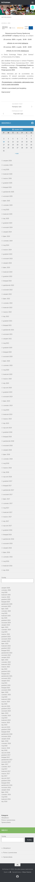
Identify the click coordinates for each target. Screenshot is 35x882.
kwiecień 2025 (7, 214)
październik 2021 (8, 330)
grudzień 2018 (7, 432)
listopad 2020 (7, 352)
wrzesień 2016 (7, 543)
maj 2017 (6, 508)
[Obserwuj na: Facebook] (32, 123)
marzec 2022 (7, 312)
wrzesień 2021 (7, 334)
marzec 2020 (7, 379)
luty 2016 (6, 570)
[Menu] (32, 2)
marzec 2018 (7, 468)
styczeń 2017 (7, 525)
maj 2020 (6, 370)
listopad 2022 (7, 281)
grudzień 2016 (7, 530)
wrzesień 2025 (7, 196)
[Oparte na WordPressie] (10, 872)
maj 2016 (6, 561)
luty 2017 (6, 521)
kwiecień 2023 (7, 272)
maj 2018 (6, 463)
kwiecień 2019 (7, 414)
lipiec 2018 (6, 454)
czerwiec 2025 (7, 205)
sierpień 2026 (7, 160)
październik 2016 (8, 539)
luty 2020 (6, 383)
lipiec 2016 (6, 552)
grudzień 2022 (7, 276)
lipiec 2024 (6, 236)
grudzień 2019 (7, 392)
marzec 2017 (7, 517)
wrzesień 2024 (7, 227)
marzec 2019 (7, 419)
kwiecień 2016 (7, 566)
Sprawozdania (5, 822)
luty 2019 (6, 423)
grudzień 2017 (7, 481)
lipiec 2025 (6, 200)
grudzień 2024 (7, 223)
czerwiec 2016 (7, 557)
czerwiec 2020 (7, 365)
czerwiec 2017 (7, 503)
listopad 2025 (7, 187)
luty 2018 (6, 472)
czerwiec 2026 (7, 165)
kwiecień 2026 (7, 174)
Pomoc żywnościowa (8, 820)
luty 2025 (6, 218)
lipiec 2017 (6, 499)
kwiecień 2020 (7, 374)
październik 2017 (8, 490)
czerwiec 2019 (7, 405)
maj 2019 (6, 410)
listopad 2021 (7, 325)
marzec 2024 (7, 249)
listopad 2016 (7, 534)
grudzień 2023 (7, 254)
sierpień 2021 (7, 338)
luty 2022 (6, 316)
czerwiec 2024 (7, 241)
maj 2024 (6, 245)
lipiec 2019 (6, 401)
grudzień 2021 (7, 321)
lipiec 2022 (6, 298)
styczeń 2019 (7, 428)
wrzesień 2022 (7, 290)
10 (4, 142)
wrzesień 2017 (7, 494)
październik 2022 (8, 285)
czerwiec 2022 (7, 303)
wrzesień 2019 (7, 396)
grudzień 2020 (7, 347)
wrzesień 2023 (7, 258)
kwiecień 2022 (7, 307)
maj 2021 (6, 343)
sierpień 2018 (7, 450)
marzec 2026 (7, 178)
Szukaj (3, 577)
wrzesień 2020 (7, 356)
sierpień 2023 (7, 263)
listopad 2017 (7, 485)
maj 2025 (6, 209)
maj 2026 (6, 169)
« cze (16, 153)
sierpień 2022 (7, 294)
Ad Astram (5, 2)
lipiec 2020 (6, 361)
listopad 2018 (7, 436)
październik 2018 (8, 441)
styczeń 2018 (7, 476)
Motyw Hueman (26, 872)
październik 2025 (8, 192)
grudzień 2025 (7, 183)
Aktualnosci (6, 17)
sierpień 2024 (7, 232)
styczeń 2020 (7, 387)
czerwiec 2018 (7, 459)
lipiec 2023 (6, 267)
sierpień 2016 (7, 548)
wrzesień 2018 (7, 445)
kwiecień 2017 (7, 512)
